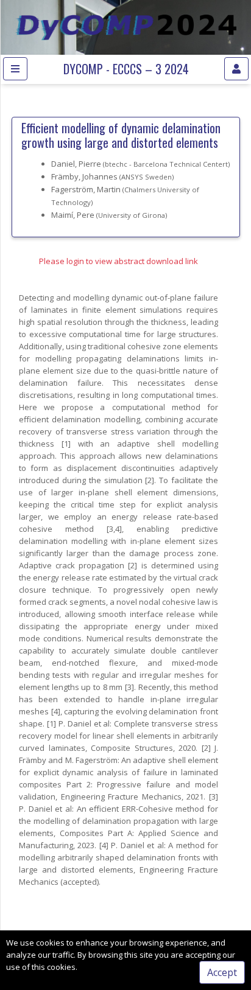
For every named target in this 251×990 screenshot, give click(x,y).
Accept (222, 972)
